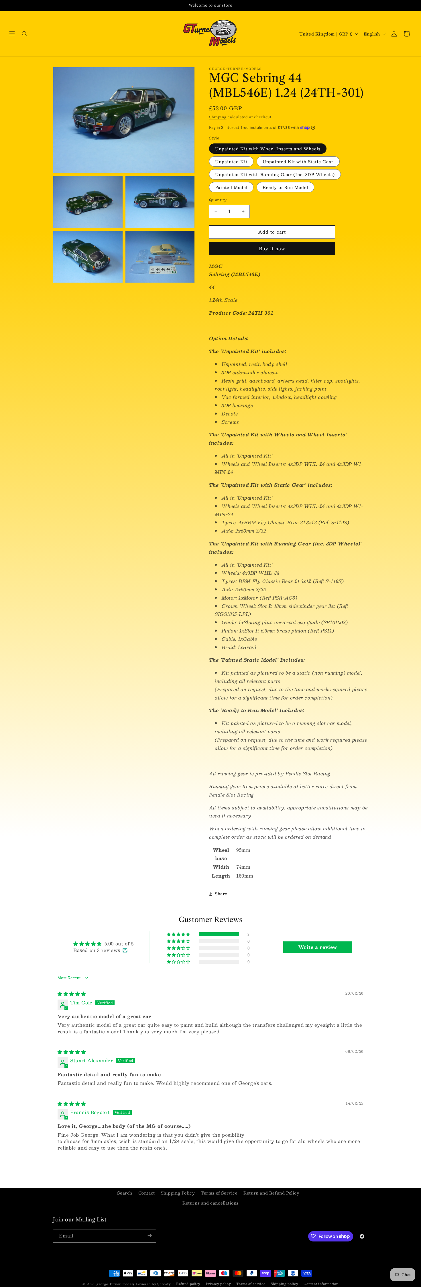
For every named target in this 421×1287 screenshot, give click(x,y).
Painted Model (231, 187)
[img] (72, 994)
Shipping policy (284, 1283)
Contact (146, 1192)
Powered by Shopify (153, 1284)
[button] (12, 33)
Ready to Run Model (285, 187)
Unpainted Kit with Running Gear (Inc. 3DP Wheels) (275, 174)
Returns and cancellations (210, 1202)
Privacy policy (218, 1283)
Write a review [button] (317, 947)
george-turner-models (116, 1284)
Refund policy (188, 1283)
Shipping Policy (178, 1192)
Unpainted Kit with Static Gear (298, 161)
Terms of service (250, 1283)
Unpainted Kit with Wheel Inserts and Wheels (267, 148)
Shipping (218, 117)
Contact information (321, 1283)
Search (124, 1192)
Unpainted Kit (231, 161)
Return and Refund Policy (271, 1192)
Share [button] (221, 893)
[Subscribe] (149, 1235)
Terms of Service (219, 1192)
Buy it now (272, 248)
